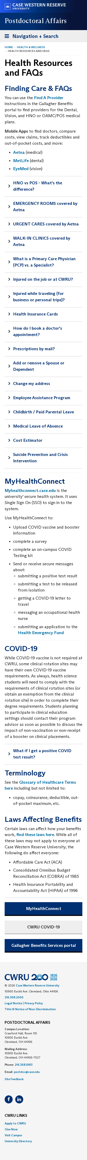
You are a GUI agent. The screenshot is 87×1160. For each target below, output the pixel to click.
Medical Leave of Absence (38, 426)
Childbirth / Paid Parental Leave (43, 411)
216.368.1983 (24, 1065)
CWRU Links (16, 1116)
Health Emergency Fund (41, 632)
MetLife (21, 160)
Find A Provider (48, 97)
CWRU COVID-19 (43, 926)
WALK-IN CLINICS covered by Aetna (41, 241)
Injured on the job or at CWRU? (43, 279)
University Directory (18, 1141)
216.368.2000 (14, 997)
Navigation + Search (30, 37)
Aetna (19, 152)
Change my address (31, 383)
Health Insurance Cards (35, 314)
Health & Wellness (31, 47)
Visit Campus (13, 1135)
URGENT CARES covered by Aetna (46, 223)
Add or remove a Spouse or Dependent (38, 366)
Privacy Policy (33, 1003)
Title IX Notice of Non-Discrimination (30, 1009)
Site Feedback (14, 1079)
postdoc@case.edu (27, 1072)
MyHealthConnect (43, 908)
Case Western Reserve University (37, 985)
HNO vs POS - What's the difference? (37, 186)
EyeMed (21, 168)
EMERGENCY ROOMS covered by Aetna (45, 206)
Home (9, 47)
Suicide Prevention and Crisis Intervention (40, 457)
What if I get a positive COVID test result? (42, 754)
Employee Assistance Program (41, 397)
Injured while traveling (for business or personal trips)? (39, 296)
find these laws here (35, 834)
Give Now (11, 1129)
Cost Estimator (27, 440)
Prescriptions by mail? (34, 348)
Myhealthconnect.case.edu (30, 490)
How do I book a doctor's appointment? (37, 331)
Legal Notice (13, 1003)
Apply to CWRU (15, 1123)
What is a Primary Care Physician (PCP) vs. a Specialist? (44, 262)
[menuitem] (43, 1123)
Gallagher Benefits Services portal (43, 945)
